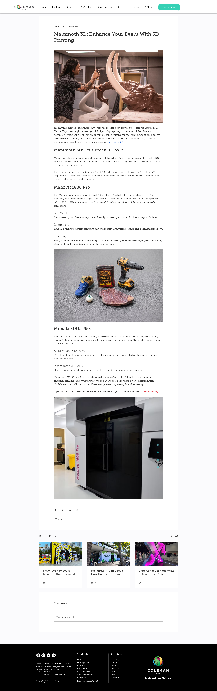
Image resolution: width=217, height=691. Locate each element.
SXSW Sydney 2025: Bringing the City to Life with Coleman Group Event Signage (60, 572)
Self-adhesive (83, 672)
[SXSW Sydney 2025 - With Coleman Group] (60, 554)
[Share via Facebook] (55, 510)
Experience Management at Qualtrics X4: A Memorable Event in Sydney (156, 572)
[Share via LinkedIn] (69, 510)
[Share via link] (77, 510)
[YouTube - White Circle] (54, 655)
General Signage (85, 675)
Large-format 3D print (87, 681)
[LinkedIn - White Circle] (48, 655)
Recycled (81, 678)
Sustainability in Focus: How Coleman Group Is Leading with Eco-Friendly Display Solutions (107, 572)
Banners (81, 666)
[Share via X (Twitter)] (62, 510)
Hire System (83, 663)
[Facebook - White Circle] (38, 655)
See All (174, 536)
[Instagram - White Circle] (43, 655)
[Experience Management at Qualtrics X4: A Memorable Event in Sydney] (156, 554)
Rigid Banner (83, 669)
